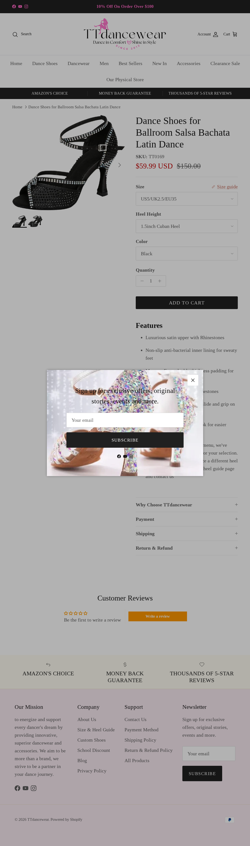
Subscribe (125, 440)
